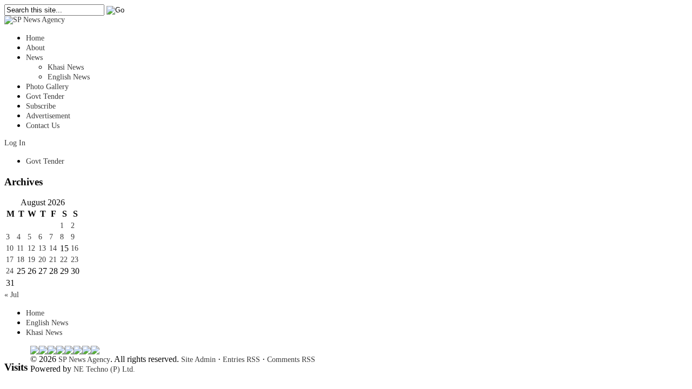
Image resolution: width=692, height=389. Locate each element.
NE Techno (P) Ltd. (104, 369)
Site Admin (198, 360)
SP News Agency (84, 360)
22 (64, 260)
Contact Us (42, 126)
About (35, 48)
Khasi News (66, 67)
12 (31, 248)
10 (10, 248)
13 (42, 248)
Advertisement (48, 116)
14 (53, 248)
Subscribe (41, 106)
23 (74, 260)
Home (35, 38)
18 (20, 260)
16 (74, 248)
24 (10, 271)
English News (69, 77)
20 (42, 260)
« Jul (11, 295)
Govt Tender (45, 96)
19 (31, 260)
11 (20, 248)
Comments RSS (291, 360)
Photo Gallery (47, 87)
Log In (14, 143)
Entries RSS (241, 360)
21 (53, 260)
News (34, 57)
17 (10, 260)
